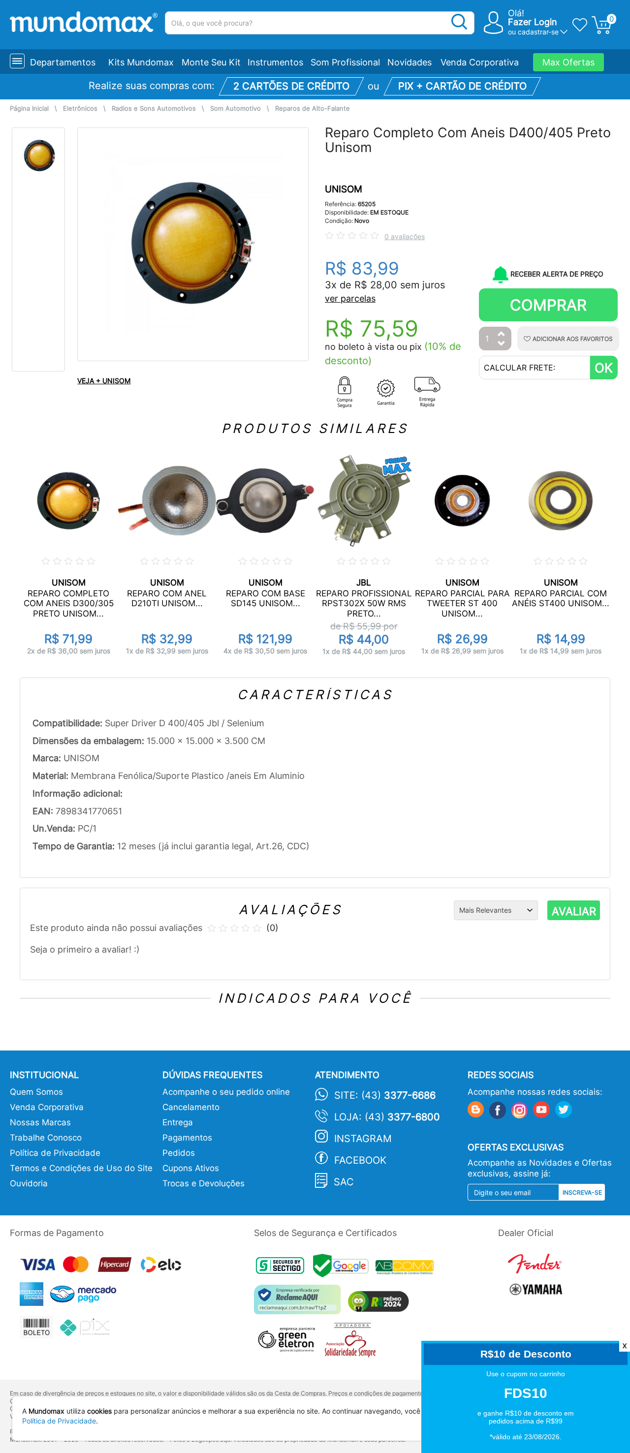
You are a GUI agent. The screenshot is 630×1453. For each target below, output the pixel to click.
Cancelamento (191, 1107)
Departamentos (62, 62)
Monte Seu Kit (211, 62)
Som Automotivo (235, 108)
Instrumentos (275, 62)
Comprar (548, 305)
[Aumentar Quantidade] (501, 334)
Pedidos (178, 1153)
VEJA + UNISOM (103, 380)
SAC (344, 1182)
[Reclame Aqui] (300, 1303)
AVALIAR (574, 911)
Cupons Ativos (190, 1168)
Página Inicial (29, 108)
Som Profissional (345, 62)
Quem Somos (36, 1092)
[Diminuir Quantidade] (501, 344)
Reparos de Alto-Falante (312, 108)
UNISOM (343, 189)
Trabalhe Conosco (46, 1138)
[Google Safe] (344, 1268)
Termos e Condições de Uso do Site (81, 1168)
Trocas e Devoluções (203, 1183)
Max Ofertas (568, 62)
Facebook (360, 1160)
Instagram (363, 1138)
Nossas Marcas (40, 1122)
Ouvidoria (29, 1183)
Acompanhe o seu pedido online (226, 1092)
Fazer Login (532, 22)
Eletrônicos (80, 108)
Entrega (177, 1122)
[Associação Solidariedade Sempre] (352, 1342)
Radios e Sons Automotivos (154, 108)
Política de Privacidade (55, 1153)
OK (604, 367)
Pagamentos (187, 1138)
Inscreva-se (582, 1192)
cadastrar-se (538, 32)
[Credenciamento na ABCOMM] (407, 1268)
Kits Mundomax (141, 62)
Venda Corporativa (480, 62)
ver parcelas (350, 298)
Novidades (409, 62)
